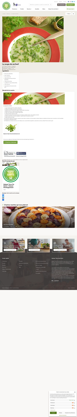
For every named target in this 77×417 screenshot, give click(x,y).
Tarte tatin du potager (8, 224)
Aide (20, 267)
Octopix (69, 287)
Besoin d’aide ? (71, 8)
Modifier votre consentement (41, 271)
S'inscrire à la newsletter (34, 249)
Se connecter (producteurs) (41, 261)
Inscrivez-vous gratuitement (10, 249)
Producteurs (14, 8)
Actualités (37, 8)
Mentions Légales (39, 265)
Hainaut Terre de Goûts (53, 8)
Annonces (56, 1)
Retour (69, 13)
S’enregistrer (70, 4)
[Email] (38, 198)
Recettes (29, 8)
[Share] (38, 200)
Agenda (60, 1)
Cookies (37, 269)
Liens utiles (4, 271)
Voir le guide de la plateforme (60, 249)
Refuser (60, 412)
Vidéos (43, 8)
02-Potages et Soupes (6, 66)
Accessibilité (38, 273)
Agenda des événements (23, 263)
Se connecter (61, 4)
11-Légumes (13, 66)
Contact (64, 1)
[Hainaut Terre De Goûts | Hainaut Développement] (10, 164)
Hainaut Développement (6, 287)
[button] (74, 391)
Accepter (53, 412)
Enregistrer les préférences (70, 412)
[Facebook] (38, 195)
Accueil (4, 13)
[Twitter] (38, 196)
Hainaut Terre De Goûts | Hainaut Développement (8, 186)
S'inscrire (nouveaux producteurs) (42, 263)
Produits (22, 8)
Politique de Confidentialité (62, 415)
